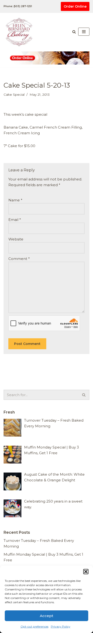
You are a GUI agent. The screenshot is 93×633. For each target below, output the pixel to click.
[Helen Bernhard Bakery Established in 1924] (20, 31)
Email (14, 219)
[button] (85, 571)
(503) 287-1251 (23, 6)
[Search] (74, 32)
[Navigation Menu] (83, 32)
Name (15, 200)
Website (15, 239)
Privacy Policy (60, 626)
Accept (46, 615)
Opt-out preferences (34, 626)
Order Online (75, 6)
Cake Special (14, 94)
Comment (19, 258)
